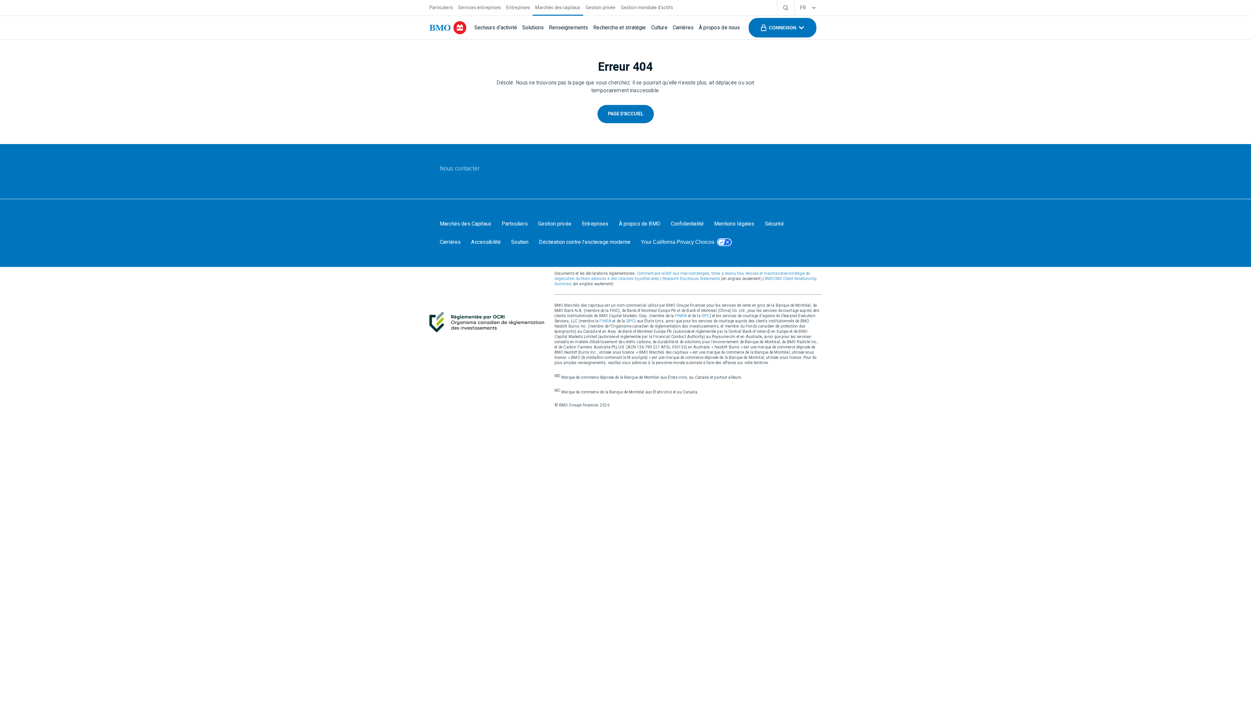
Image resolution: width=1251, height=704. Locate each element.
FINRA (681, 316)
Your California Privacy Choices (677, 242)
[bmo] (448, 27)
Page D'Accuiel (625, 113)
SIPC (705, 316)
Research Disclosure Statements (691, 279)
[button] (782, 27)
